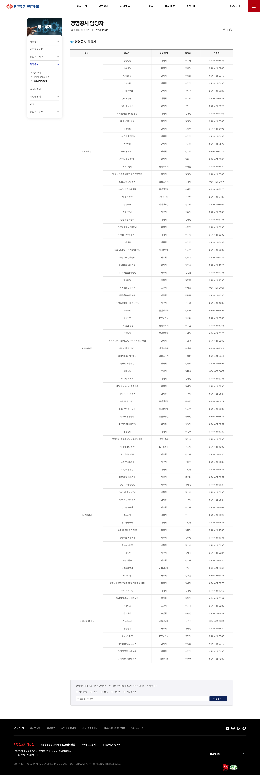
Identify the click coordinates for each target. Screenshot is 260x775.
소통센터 (191, 6)
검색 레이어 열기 (240, 6)
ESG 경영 (147, 6)
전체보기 (37, 72)
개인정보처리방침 (24, 744)
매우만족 (83, 692)
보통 (106, 692)
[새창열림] (226, 767)
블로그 (238, 728)
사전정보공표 (36, 49)
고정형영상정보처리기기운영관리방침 (57, 744)
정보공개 (103, 6)
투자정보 (170, 6)
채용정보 (51, 728)
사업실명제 (35, 96)
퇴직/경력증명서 (90, 728)
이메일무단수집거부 (111, 744)
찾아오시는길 (137, 728)
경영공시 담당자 (40, 81)
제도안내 (34, 41)
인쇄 (230, 29)
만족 (95, 692)
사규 (32, 104)
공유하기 (224, 29)
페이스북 (244, 728)
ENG (232, 6)
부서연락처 (35, 728)
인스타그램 (232, 728)
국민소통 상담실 (68, 728)
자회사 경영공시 (40, 76)
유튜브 (227, 728)
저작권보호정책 (88, 744)
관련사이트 (215, 753)
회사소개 (82, 6)
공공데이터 (35, 89)
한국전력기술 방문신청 (114, 728)
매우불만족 (131, 692)
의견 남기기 (218, 698)
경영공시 (34, 64)
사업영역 (125, 6)
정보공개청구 (36, 56)
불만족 (117, 692)
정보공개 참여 (36, 111)
